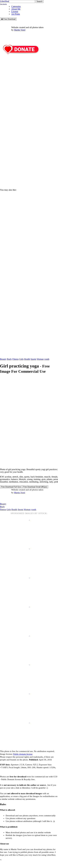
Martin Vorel (19, 30)
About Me (15, 9)
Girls (21, 359)
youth (46, 359)
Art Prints (15, 14)
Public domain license (23, 754)
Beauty (3, 359)
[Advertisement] (29, 153)
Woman (40, 359)
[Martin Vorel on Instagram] (15, 498)
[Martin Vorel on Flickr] (23, 498)
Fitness (15, 359)
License (14, 11)
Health (27, 359)
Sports (33, 359)
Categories (16, 6)
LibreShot (4, 2)
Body (9, 359)
